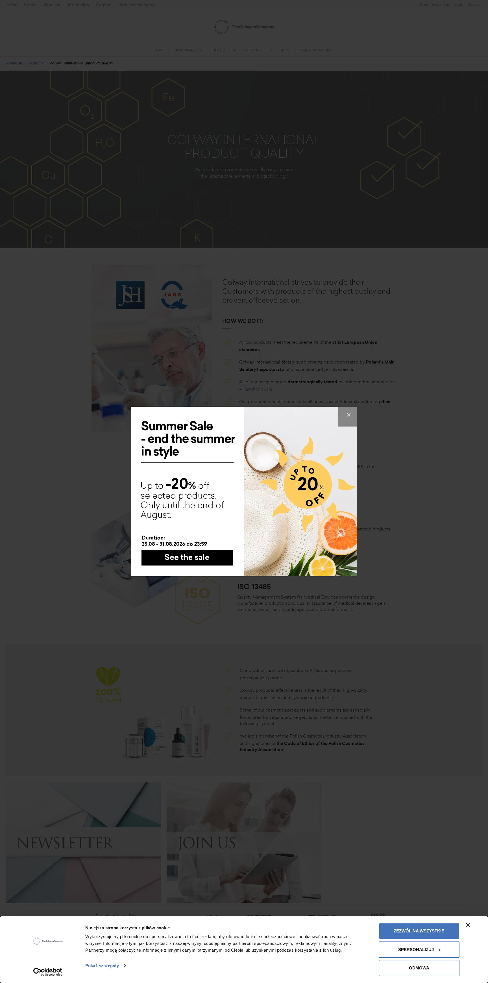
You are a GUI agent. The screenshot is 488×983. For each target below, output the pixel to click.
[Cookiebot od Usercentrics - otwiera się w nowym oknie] (48, 972)
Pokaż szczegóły (102, 965)
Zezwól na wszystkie (419, 930)
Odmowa (419, 967)
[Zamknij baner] (468, 925)
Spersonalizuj (416, 949)
